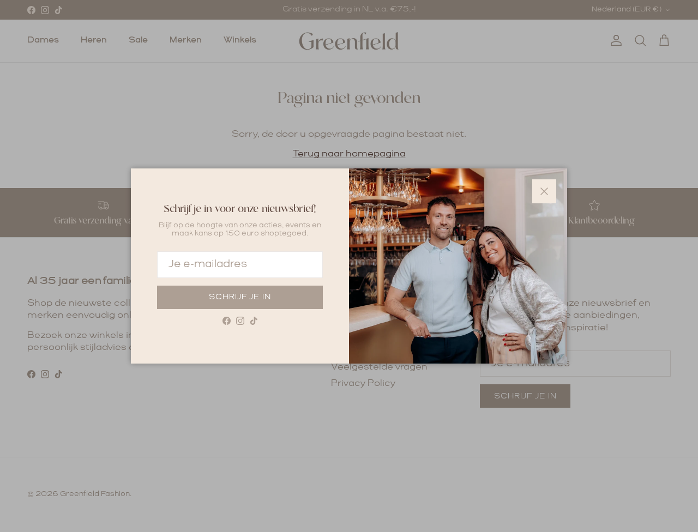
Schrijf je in (240, 297)
